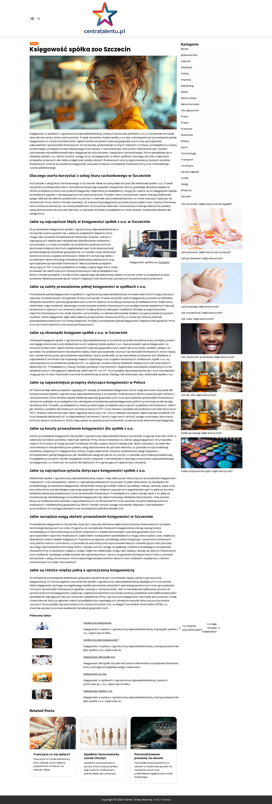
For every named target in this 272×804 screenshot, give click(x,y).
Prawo (185, 123)
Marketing (187, 86)
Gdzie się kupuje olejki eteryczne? (201, 433)
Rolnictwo (187, 135)
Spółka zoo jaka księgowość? (101, 640)
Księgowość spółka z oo (97, 691)
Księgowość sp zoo (95, 674)
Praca (184, 116)
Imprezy (186, 79)
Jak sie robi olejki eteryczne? (198, 395)
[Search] (38, 18)
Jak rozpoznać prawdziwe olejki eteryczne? (208, 357)
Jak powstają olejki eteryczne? (200, 307)
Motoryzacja (188, 98)
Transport (187, 159)
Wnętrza (186, 190)
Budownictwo (189, 55)
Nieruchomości (190, 104)
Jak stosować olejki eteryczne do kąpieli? (206, 204)
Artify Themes (161, 799)
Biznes (34, 43)
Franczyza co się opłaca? (52, 754)
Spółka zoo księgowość (97, 623)
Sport (184, 147)
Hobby (185, 73)
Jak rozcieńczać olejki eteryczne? (202, 313)
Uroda (184, 178)
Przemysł (186, 129)
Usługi (184, 184)
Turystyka (187, 166)
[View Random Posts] (32, 18)
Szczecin (164, 262)
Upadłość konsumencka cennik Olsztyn (101, 756)
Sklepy (185, 141)
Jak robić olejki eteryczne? (197, 319)
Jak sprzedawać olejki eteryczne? (202, 258)
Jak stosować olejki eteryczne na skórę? (206, 252)
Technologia (188, 153)
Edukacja (186, 67)
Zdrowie (186, 196)
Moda (184, 92)
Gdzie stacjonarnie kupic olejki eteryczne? (207, 471)
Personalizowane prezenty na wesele (148, 756)
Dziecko (186, 61)
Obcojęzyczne (189, 110)
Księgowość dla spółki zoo (99, 657)
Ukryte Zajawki (190, 172)
